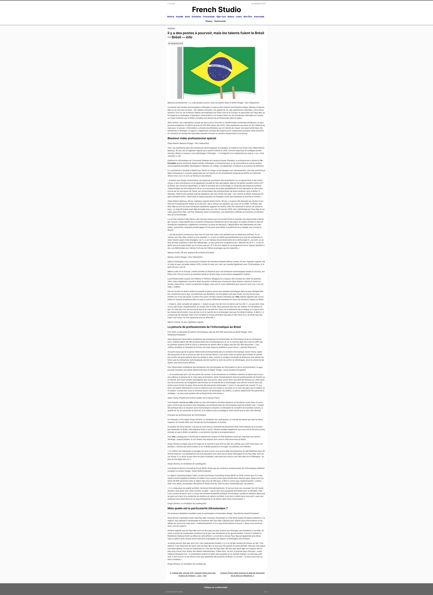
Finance (209, 21)
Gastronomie (220, 21)
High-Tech (221, 16)
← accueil (171, 4)
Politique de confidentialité (215, 587)
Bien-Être (248, 16)
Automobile (259, 16)
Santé (187, 16)
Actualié (179, 16)
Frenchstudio (209, 16)
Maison (231, 16)
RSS (266, 592)
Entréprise (196, 16)
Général (170, 16)
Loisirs (239, 16)
